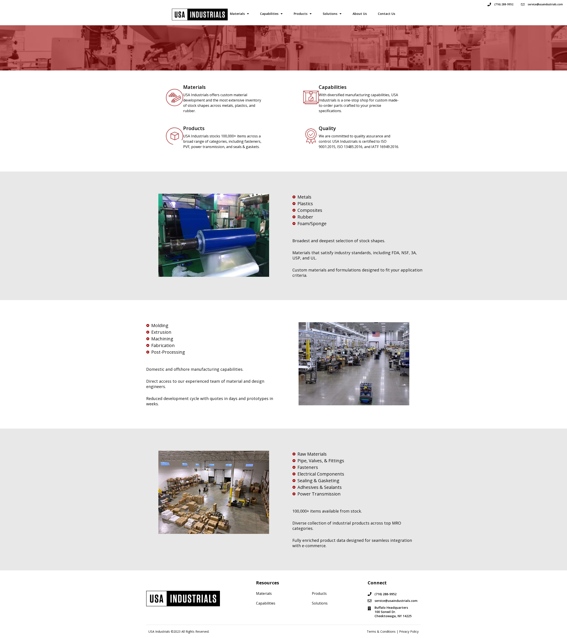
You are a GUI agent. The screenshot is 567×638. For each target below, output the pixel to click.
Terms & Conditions (381, 631)
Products (300, 14)
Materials (237, 14)
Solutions (330, 14)
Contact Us (386, 14)
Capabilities (269, 14)
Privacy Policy (409, 631)
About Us (360, 14)
